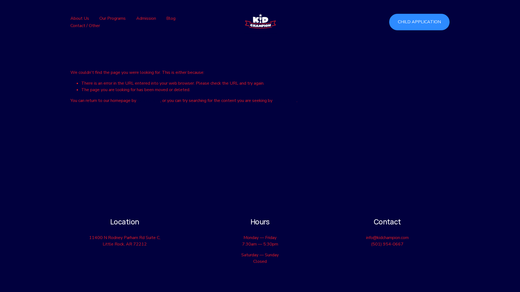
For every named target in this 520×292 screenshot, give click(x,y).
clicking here (148, 101)
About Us (79, 18)
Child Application (419, 22)
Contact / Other (85, 26)
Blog (171, 18)
